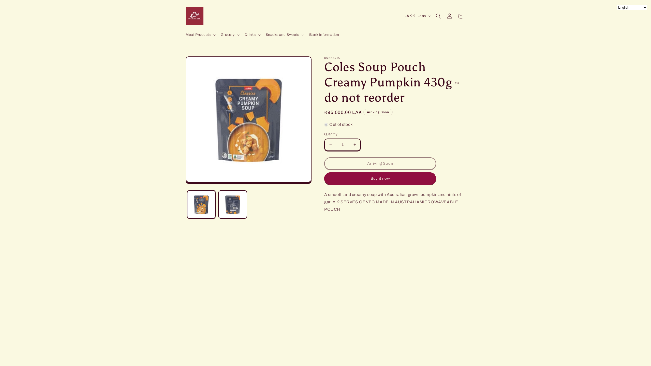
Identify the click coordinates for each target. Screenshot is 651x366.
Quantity (330, 134)
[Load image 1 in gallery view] (201, 204)
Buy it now (380, 178)
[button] (200, 34)
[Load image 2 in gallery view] (232, 204)
